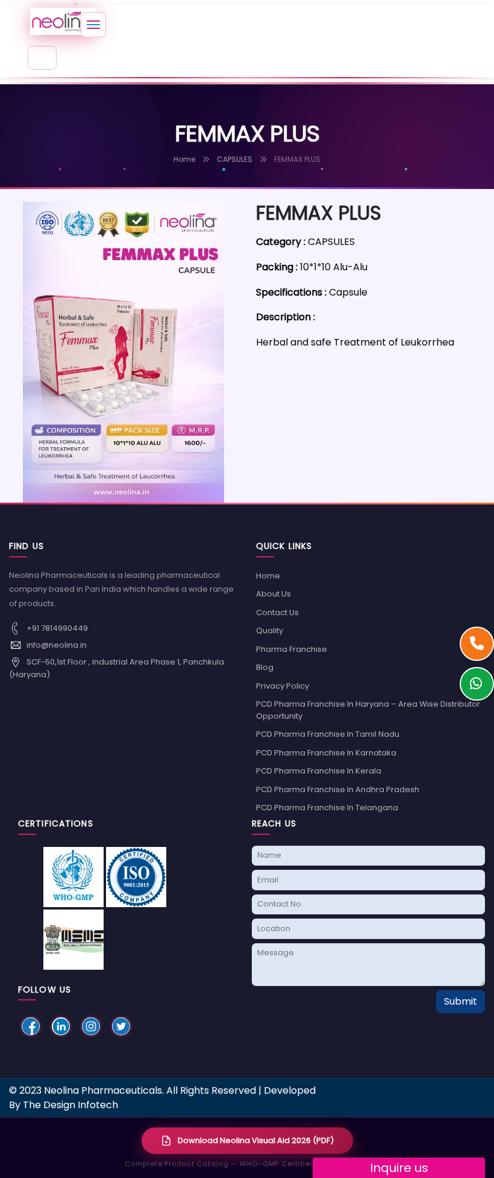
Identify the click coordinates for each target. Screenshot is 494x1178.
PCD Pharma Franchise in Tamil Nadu (327, 734)
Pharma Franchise (291, 649)
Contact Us (277, 612)
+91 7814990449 (56, 627)
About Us (273, 594)
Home (184, 159)
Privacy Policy (282, 686)
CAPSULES (234, 159)
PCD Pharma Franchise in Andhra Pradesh (337, 789)
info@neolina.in (56, 644)
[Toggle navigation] (42, 58)
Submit (460, 1001)
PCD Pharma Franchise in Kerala (318, 771)
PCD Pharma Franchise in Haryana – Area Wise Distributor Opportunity (368, 710)
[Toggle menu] (93, 24)
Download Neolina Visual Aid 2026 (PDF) (256, 1140)
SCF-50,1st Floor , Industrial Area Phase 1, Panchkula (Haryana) (116, 668)
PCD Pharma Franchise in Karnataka (326, 752)
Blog (265, 667)
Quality (269, 630)
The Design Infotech (70, 1105)
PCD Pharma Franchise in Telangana (327, 807)
